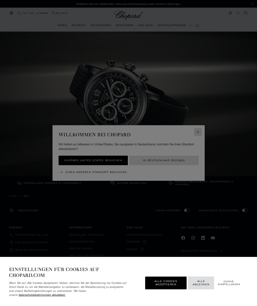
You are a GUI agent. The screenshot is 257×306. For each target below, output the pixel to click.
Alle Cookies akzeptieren (165, 283)
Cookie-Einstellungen (229, 283)
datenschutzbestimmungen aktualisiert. (42, 295)
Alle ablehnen (201, 283)
